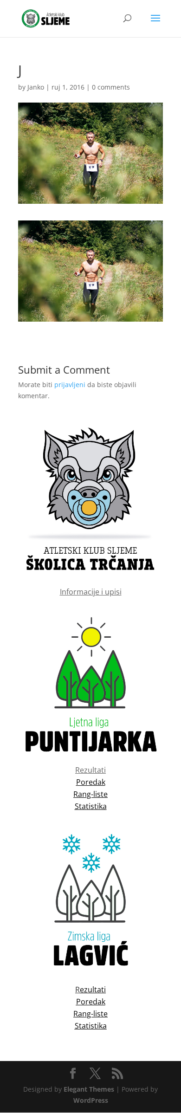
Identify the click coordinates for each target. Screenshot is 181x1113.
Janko (35, 87)
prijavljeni (69, 384)
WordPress (90, 1100)
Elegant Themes (89, 1089)
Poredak (90, 1002)
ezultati (93, 989)
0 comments (111, 87)
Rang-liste (90, 1014)
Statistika (91, 1026)
